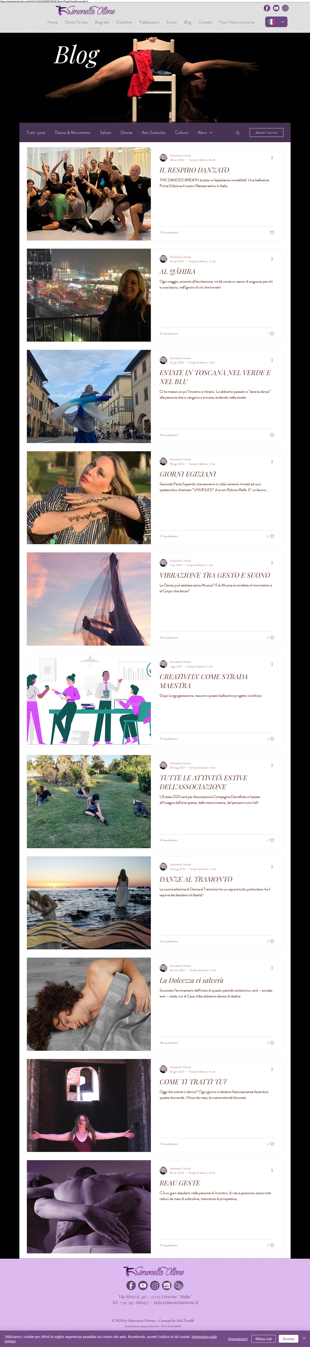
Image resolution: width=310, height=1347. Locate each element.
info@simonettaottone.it (176, 1302)
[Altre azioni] (274, 158)
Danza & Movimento (72, 132)
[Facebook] (131, 1285)
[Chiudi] (304, 1338)
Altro (202, 132)
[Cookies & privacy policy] (178, 1285)
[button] (237, 133)
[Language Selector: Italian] (276, 21)
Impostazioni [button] (238, 1338)
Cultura (181, 132)
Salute (105, 132)
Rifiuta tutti (264, 1338)
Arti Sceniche (153, 132)
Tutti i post (36, 132)
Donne (126, 132)
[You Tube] (143, 1285)
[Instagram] (155, 1285)
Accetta (288, 1338)
